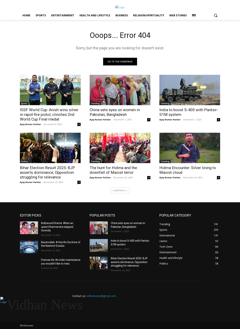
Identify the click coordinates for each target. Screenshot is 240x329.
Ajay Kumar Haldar (30, 124)
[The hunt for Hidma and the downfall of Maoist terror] (120, 148)
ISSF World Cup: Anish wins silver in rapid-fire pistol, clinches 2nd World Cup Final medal (49, 114)
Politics (24, 161)
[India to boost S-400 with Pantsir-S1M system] (189, 90)
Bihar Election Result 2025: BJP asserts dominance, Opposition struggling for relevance (47, 172)
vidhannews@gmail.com (101, 296)
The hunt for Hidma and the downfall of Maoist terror (113, 170)
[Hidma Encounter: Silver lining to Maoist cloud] (189, 148)
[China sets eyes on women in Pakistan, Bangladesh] (120, 90)
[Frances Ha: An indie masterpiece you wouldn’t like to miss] (29, 264)
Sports (24, 103)
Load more (119, 190)
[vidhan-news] (120, 7)
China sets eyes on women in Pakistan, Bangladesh (115, 112)
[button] (215, 15)
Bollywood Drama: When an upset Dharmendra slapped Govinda (57, 227)
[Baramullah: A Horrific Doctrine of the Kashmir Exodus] (29, 247)
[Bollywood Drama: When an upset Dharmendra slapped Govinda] (29, 227)
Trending (95, 103)
